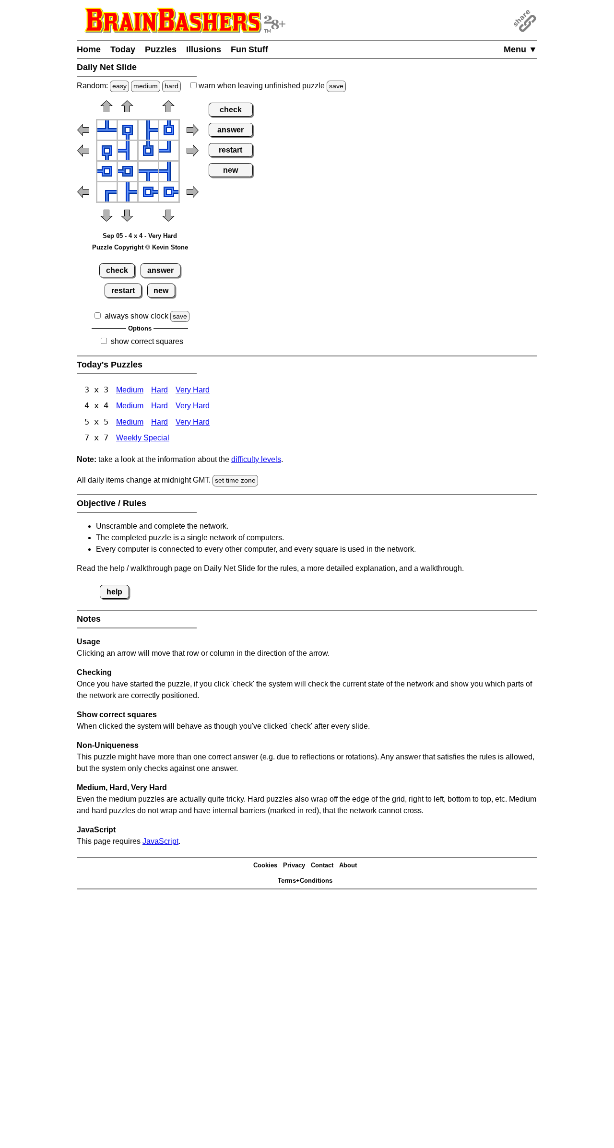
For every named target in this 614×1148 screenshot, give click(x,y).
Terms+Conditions (305, 880)
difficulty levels (256, 459)
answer (160, 270)
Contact (322, 865)
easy (119, 86)
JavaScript (160, 841)
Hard (159, 390)
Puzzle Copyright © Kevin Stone (140, 247)
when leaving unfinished (270, 86)
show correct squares (147, 341)
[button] (106, 109)
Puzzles (161, 49)
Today (122, 49)
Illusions (203, 49)
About (348, 865)
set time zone (235, 480)
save (336, 86)
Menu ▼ (520, 49)
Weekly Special (142, 438)
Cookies (265, 865)
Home (89, 49)
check (117, 270)
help (114, 592)
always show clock (136, 316)
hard (171, 86)
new (161, 290)
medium (145, 86)
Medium (129, 390)
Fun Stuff (249, 49)
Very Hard (193, 390)
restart (123, 290)
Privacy (294, 865)
